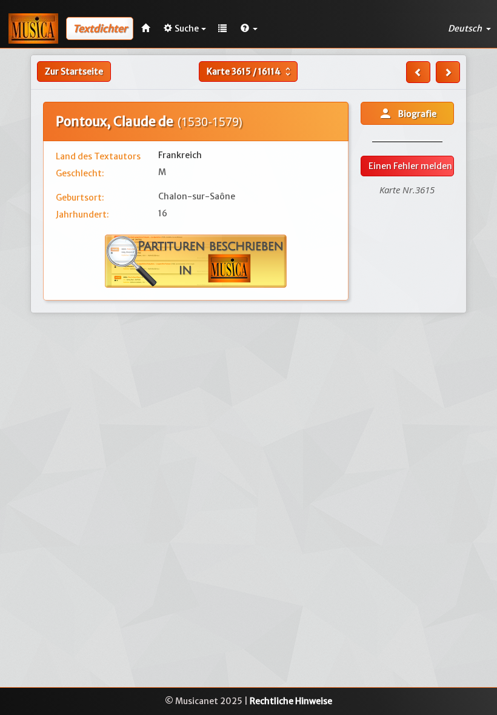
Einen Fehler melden (410, 166)
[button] (249, 28)
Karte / (250, 71)
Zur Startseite (74, 71)
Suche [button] (187, 28)
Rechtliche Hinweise (291, 701)
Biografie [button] (407, 113)
